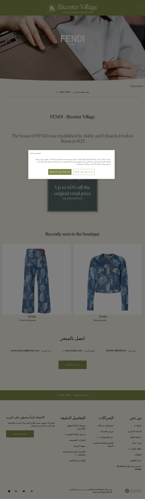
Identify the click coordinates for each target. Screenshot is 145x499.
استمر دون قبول (35, 153)
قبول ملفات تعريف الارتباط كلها (60, 172)
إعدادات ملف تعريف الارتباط (84, 172)
